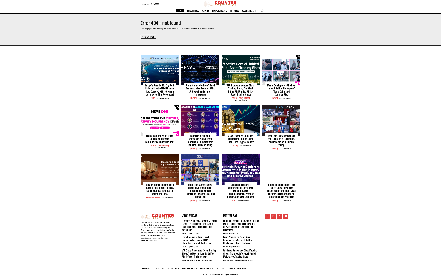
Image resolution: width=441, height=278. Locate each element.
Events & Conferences (240, 98)
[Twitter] (279, 216)
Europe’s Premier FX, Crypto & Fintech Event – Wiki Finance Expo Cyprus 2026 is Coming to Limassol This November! (160, 90)
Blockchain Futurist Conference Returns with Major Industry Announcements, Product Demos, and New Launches (240, 191)
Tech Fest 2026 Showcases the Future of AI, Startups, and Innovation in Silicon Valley (281, 140)
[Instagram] (273, 216)
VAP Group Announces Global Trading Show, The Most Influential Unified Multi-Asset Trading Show (240, 90)
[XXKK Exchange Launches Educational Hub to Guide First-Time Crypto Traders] (241, 120)
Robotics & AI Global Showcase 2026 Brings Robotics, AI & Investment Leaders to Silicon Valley (200, 140)
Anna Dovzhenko (163, 98)
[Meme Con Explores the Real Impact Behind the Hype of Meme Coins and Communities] (281, 70)
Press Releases (153, 197)
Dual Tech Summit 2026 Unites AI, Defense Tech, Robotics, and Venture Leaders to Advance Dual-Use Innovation (200, 191)
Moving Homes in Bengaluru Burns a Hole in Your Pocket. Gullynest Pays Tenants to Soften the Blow (160, 189)
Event (153, 98)
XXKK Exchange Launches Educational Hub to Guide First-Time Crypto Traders (241, 139)
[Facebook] (267, 216)
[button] (262, 10)
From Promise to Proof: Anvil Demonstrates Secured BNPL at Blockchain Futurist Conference (200, 90)
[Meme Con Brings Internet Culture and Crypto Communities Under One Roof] (160, 120)
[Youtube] (285, 216)
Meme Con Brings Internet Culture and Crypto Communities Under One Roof (159, 139)
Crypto (234, 146)
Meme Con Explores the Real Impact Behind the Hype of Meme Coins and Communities (281, 90)
